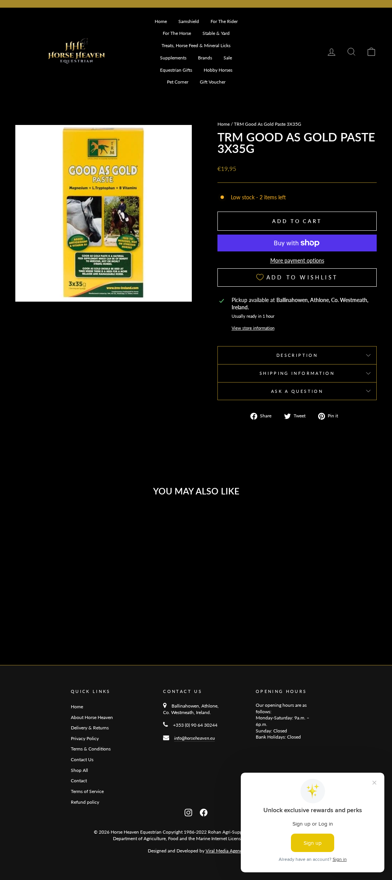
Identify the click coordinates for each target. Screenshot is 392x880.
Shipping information (297, 373)
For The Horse (177, 33)
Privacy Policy (85, 738)
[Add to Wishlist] (91, 523)
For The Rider (224, 21)
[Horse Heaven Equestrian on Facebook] (203, 811)
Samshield (188, 21)
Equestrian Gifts (176, 70)
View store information (253, 327)
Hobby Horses (218, 70)
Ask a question (297, 391)
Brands (205, 58)
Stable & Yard (216, 33)
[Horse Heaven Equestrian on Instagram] (188, 811)
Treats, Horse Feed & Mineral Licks (196, 45)
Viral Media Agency (225, 851)
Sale (228, 58)
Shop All (79, 770)
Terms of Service (87, 791)
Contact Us (82, 759)
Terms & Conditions (91, 749)
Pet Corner (177, 82)
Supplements (173, 58)
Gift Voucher (212, 82)
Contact (79, 780)
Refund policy (85, 802)
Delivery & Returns (90, 728)
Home (161, 21)
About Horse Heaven (92, 717)
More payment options (297, 260)
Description (297, 355)
